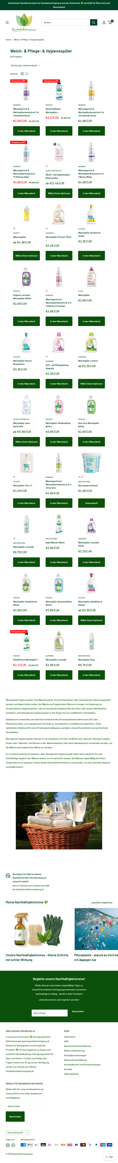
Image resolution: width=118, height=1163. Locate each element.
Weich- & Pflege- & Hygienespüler (29, 39)
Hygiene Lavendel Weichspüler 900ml (22, 297)
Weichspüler (84, 295)
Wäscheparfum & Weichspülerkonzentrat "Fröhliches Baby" (24, 173)
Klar (80, 291)
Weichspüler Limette (88, 360)
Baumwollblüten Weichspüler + (53, 110)
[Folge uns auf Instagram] (13, 1145)
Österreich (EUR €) (15, 1132)
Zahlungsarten (71, 1073)
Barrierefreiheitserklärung (77, 1046)
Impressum (69, 1036)
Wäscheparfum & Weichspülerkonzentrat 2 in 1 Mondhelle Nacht (26, 112)
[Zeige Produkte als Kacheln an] (22, 73)
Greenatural (84, 481)
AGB (66, 1041)
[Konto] (104, 22)
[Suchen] (93, 22)
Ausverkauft (91, 503)
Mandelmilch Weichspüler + (26, 659)
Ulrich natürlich (53, 170)
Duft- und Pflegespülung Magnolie (57, 367)
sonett (16, 233)
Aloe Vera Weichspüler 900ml (88, 425)
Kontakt (68, 1069)
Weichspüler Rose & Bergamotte (22, 362)
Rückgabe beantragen (75, 1055)
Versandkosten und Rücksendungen (82, 1064)
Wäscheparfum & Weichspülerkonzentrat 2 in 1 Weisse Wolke (91, 173)
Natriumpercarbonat (88, 485)
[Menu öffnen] (7, 22)
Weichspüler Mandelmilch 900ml (25, 603)
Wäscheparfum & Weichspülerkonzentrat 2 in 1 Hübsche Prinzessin (58, 302)
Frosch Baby (51, 538)
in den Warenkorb (26, 130)
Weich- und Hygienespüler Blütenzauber (58, 176)
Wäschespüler (19, 237)
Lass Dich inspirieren (102, 902)
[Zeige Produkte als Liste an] (27, 73)
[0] (110, 22)
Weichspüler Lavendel (23, 547)
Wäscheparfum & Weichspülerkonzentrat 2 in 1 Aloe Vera (58, 484)
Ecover (81, 229)
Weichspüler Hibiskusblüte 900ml (58, 425)
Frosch (49, 105)
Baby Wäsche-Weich (55, 542)
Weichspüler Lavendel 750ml (88, 544)
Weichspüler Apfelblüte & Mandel (90, 603)
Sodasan (50, 233)
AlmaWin (50, 656)
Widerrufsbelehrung (74, 1050)
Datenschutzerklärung (75, 1059)
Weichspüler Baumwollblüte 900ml (59, 603)
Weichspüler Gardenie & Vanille (89, 234)
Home (8, 39)
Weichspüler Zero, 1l (22, 485)
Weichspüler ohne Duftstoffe (21, 425)
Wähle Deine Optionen (59, 193)
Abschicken (78, 1011)
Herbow (16, 105)
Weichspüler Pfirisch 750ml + (58, 239)
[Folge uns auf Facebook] (8, 1145)
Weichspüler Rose (86, 659)
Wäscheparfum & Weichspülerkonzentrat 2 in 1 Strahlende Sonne (91, 112)
